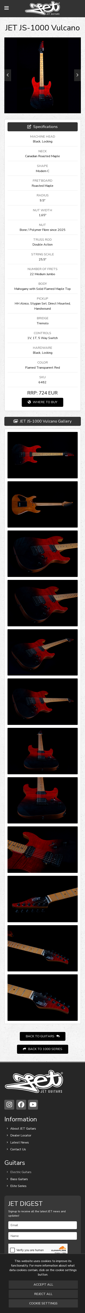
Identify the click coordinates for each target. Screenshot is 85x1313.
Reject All (43, 1294)
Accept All (43, 1284)
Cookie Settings (43, 1303)
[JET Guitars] (34, 1081)
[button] (6, 8)
